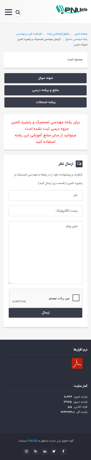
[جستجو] (17, 12)
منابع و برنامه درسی (45, 90)
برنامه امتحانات (46, 102)
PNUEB (32, 440)
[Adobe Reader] (77, 363)
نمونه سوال (45, 78)
